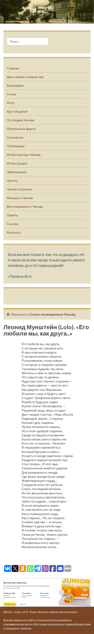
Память (12, 215)
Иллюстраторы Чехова (24, 155)
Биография (15, 85)
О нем (11, 94)
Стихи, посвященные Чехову (53, 314)
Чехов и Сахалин (19, 189)
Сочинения (15, 137)
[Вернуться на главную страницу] (47, 12)
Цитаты (12, 180)
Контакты (14, 232)
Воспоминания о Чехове (25, 206)
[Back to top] (83, 623)
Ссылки (12, 224)
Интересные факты (21, 129)
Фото (10, 103)
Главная (13, 68)
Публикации (16, 146)
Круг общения (17, 111)
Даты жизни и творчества (25, 77)
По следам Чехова (20, 120)
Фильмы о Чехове (20, 198)
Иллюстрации (17, 163)
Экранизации (16, 172)
